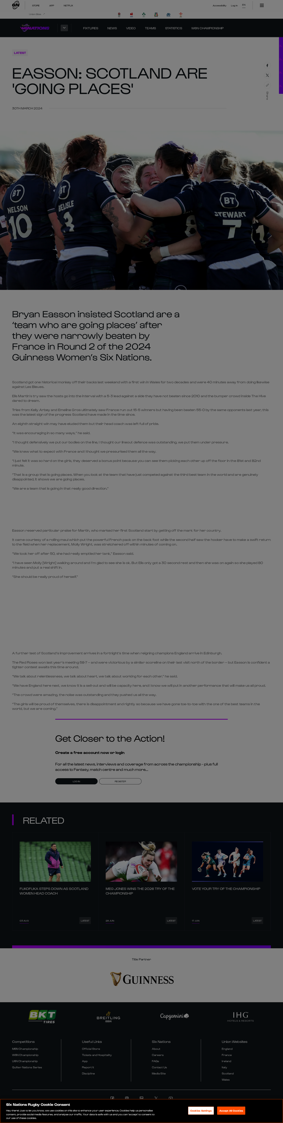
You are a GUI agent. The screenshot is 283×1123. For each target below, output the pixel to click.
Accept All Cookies (231, 1110)
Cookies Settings (201, 1110)
